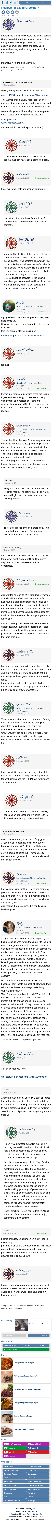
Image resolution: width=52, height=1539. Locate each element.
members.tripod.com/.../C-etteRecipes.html (22, 335)
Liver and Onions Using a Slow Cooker (28, 1389)
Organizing (8, 1493)
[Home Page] (9, 1)
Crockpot (41, 1346)
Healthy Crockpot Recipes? (23, 1416)
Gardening (10, 1448)
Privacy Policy (25, 1514)
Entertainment (9, 1482)
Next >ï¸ (45, 1335)
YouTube (34, 1452)
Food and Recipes (10, 1346)
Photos (30, 1497)
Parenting (31, 1493)
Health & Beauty (10, 1485)
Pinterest (10, 1452)
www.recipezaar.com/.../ (13, 122)
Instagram (11, 1456)
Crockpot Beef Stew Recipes (24, 1363)
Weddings (31, 1501)
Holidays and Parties (35, 1485)
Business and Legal (11, 1470)
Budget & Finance (34, 1466)
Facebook (34, 1448)
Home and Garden (10, 1489)
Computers (32, 1470)
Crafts (6, 1478)
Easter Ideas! (34, 1444)
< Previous (8, 1335)
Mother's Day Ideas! (13, 1444)
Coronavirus (32, 1474)
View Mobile (32, 1511)
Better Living (8, 1466)
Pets (6, 1497)
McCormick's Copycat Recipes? (25, 1376)
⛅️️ (43, 1517)
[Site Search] (43, 3)
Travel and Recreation (12, 1501)
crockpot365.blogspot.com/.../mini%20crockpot (24, 95)
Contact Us (37, 1514)
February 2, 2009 (10, 1349)
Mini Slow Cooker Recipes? (38, 1324)
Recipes (28, 1346)
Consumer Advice (10, 1474)
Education (31, 1478)
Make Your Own (34, 1489)
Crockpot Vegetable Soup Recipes (26, 1403)
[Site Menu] (27, 3)
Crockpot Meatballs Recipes (24, 1429)
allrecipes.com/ (8, 119)
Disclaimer (14, 1514)
